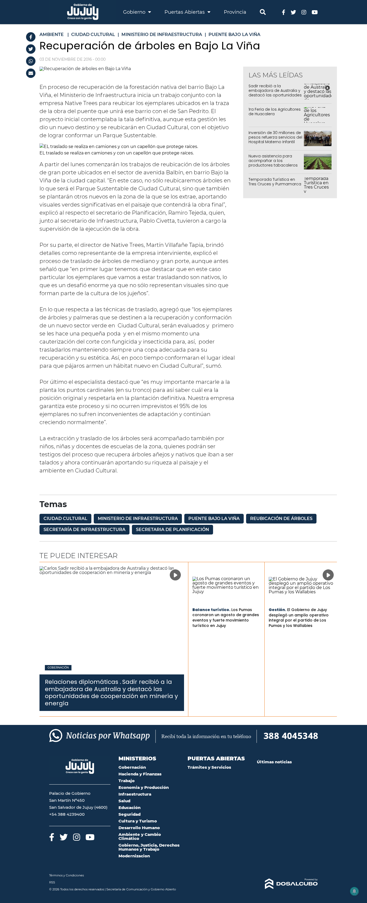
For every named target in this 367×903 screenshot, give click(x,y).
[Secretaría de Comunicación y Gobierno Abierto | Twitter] (293, 12)
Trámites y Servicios (209, 767)
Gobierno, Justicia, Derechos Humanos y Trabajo (148, 847)
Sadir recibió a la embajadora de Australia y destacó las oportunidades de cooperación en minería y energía (275, 95)
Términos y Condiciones (66, 875)
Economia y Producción (143, 787)
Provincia (235, 12)
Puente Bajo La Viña (214, 518)
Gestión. (277, 609)
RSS (52, 882)
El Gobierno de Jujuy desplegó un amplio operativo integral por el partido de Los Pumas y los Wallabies (299, 617)
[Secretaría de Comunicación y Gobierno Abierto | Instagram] (303, 12)
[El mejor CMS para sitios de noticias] (287, 884)
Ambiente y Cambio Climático (139, 836)
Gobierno (135, 12)
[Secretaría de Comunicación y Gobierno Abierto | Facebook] (283, 12)
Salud (124, 800)
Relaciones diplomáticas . (83, 682)
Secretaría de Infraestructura (84, 529)
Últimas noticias (274, 761)
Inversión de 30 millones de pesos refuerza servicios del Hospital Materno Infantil (275, 137)
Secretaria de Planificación (172, 529)
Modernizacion (134, 855)
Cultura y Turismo (137, 820)
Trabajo (126, 780)
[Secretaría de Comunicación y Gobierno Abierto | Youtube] (315, 12)
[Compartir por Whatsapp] (30, 61)
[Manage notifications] (354, 891)
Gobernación (58, 667)
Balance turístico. (211, 609)
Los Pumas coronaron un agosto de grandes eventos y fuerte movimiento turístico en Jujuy (225, 617)
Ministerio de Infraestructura (138, 518)
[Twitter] (30, 49)
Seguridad (129, 814)
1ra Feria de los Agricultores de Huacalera (275, 112)
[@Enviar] (30, 73)
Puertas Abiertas (185, 12)
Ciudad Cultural (65, 518)
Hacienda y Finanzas (139, 773)
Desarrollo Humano (139, 827)
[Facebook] (30, 37)
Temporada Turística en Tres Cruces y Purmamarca (275, 182)
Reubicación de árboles (281, 518)
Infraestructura (134, 794)
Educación (129, 807)
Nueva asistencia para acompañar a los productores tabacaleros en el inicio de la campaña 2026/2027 (274, 165)
